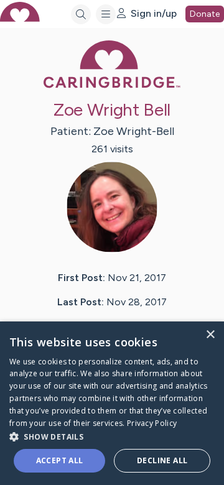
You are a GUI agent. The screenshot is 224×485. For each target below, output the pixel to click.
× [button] (210, 335)
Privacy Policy (152, 423)
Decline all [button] (162, 460)
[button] (112, 436)
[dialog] (112, 403)
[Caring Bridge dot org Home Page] (112, 85)
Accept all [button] (59, 460)
